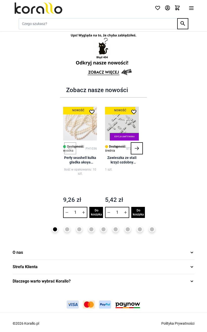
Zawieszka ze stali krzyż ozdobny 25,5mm (122, 160)
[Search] (182, 23)
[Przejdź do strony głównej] (81, 8)
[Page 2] (67, 229)
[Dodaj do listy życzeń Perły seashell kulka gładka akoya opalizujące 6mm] (92, 112)
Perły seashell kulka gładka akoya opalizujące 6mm (80, 160)
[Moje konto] (167, 8)
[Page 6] (116, 229)
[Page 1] (55, 229)
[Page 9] (152, 229)
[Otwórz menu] (191, 8)
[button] (70, 148)
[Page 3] (79, 229)
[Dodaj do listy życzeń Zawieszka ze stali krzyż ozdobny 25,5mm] (134, 112)
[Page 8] (140, 229)
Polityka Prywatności (177, 323)
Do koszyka (96, 212)
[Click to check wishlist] (158, 8)
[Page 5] (103, 229)
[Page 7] (128, 229)
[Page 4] (91, 229)
